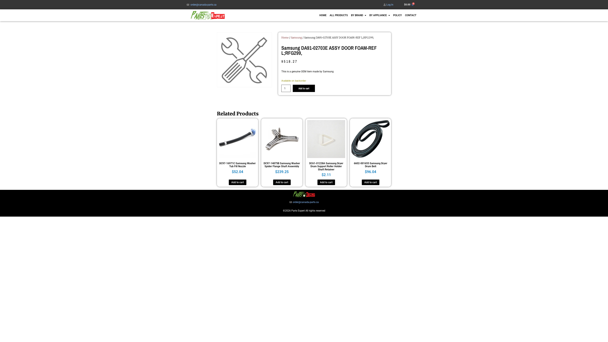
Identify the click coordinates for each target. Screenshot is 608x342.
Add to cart (303, 88)
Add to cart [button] (237, 182)
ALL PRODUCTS (339, 15)
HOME (322, 15)
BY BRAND (357, 15)
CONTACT (410, 15)
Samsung (296, 37)
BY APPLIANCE (378, 15)
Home (285, 37)
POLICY (397, 15)
